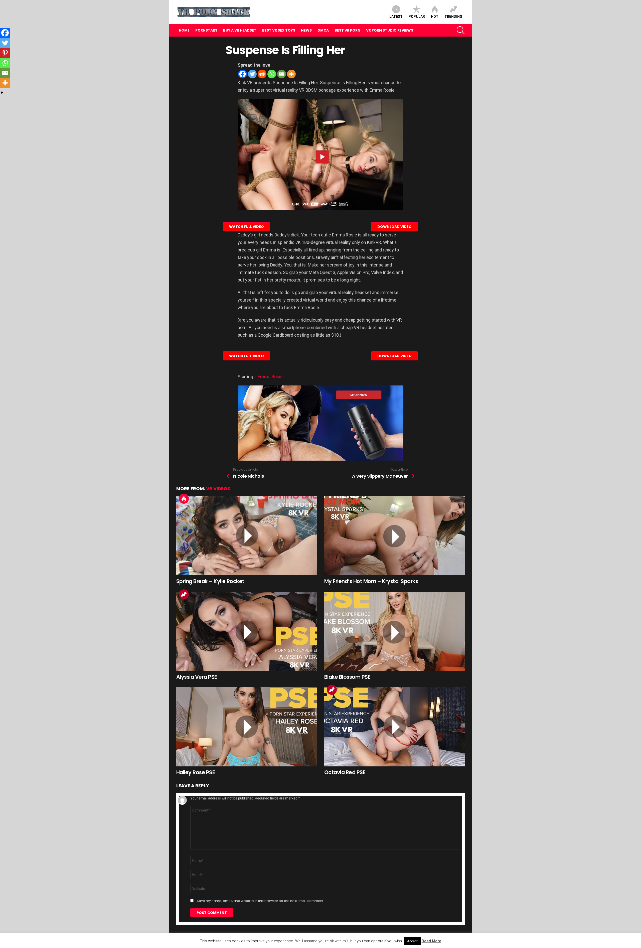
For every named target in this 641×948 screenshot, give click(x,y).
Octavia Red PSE (344, 772)
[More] (291, 74)
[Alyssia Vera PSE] (246, 631)
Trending (453, 17)
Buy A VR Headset (239, 30)
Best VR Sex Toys (278, 30)
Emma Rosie (270, 376)
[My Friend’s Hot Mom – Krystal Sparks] (394, 535)
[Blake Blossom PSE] (394, 631)
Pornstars (206, 30)
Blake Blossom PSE (347, 677)
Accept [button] (412, 941)
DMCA (323, 30)
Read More (431, 941)
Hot (434, 17)
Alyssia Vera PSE (196, 677)
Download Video (394, 226)
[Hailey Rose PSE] (246, 726)
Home (184, 30)
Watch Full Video (246, 226)
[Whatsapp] (271, 74)
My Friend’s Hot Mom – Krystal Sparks (371, 581)
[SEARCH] (461, 30)
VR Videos (218, 488)
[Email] (281, 74)
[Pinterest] (5, 53)
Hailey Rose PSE (195, 772)
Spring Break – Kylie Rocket (210, 581)
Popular (416, 17)
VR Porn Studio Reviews (389, 30)
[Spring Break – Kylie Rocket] (246, 535)
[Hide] (2, 93)
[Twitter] (252, 74)
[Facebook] (242, 74)
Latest (396, 17)
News (306, 30)
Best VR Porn (347, 30)
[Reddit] (262, 74)
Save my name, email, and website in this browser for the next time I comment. (260, 901)
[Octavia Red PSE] (394, 726)
